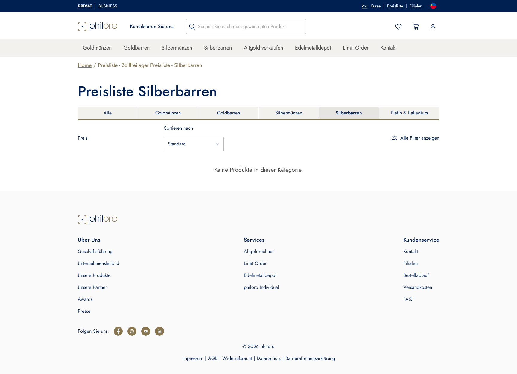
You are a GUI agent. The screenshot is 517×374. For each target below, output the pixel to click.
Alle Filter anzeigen (419, 137)
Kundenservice (421, 240)
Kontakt (388, 48)
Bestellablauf (416, 275)
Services (254, 240)
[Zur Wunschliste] (398, 26)
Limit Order (356, 48)
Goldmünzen (97, 48)
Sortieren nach (178, 128)
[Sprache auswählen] (433, 6)
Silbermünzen (177, 48)
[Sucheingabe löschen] (300, 26)
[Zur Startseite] (98, 26)
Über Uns (89, 240)
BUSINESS (107, 6)
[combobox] (194, 144)
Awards (85, 299)
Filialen (416, 6)
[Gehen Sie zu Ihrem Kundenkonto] (433, 26)
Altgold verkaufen (263, 48)
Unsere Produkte (94, 275)
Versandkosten (417, 287)
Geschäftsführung (95, 251)
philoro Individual (261, 287)
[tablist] (258, 113)
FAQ (408, 299)
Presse (84, 311)
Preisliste (395, 6)
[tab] (108, 113)
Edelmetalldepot (313, 48)
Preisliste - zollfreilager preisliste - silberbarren (150, 65)
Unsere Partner (92, 287)
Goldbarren (137, 48)
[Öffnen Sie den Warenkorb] (415, 26)
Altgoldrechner (259, 251)
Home (85, 65)
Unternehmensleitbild (98, 263)
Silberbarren (218, 48)
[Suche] (192, 26)
